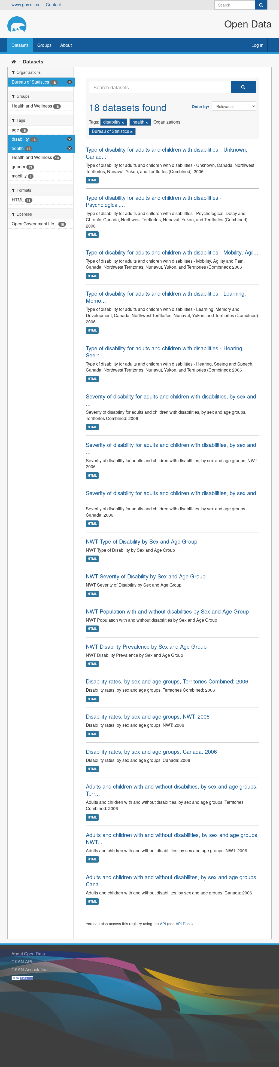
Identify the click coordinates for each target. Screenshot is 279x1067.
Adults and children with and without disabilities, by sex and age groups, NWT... (172, 838)
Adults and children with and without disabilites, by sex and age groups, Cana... (172, 880)
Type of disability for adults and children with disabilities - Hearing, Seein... (165, 351)
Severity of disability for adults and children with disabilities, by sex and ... (171, 399)
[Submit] (261, 5)
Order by (200, 106)
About (66, 45)
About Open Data (28, 954)
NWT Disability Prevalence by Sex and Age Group (146, 646)
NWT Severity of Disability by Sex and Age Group (145, 576)
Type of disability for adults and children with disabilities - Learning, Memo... (166, 296)
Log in (257, 45)
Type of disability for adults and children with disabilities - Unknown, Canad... (166, 152)
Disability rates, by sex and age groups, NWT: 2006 (148, 716)
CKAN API (21, 961)
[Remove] (123, 122)
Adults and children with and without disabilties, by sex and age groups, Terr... (172, 789)
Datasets (20, 45)
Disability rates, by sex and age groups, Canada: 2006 (151, 751)
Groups (44, 45)
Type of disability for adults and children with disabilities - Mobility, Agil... (172, 252)
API (163, 923)
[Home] (13, 61)
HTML (92, 179)
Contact (53, 4)
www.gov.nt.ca (25, 4)
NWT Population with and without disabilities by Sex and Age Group (167, 611)
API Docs (184, 923)
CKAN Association (29, 969)
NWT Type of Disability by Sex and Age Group (141, 541)
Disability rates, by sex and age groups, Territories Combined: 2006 (167, 681)
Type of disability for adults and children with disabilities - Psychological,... (154, 201)
